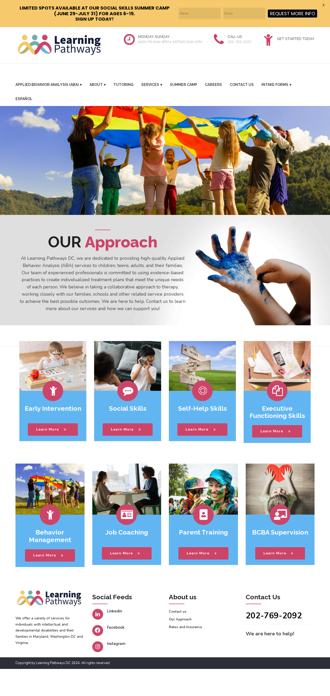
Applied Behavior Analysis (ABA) (47, 85)
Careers (213, 85)
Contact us (177, 611)
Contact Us (242, 85)
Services (150, 85)
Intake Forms (274, 85)
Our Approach (180, 619)
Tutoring (123, 85)
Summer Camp (183, 85)
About (96, 85)
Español (23, 99)
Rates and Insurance (185, 627)
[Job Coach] (126, 489)
